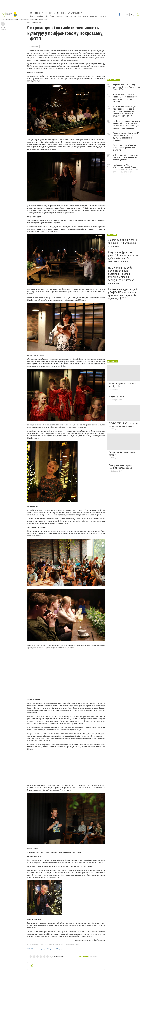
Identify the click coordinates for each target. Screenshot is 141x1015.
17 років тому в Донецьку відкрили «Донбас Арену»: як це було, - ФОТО (126, 86)
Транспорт (85, 16)
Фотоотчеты (102, 16)
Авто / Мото (77, 16)
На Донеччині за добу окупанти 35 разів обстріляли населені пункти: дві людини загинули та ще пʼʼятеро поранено (121, 275)
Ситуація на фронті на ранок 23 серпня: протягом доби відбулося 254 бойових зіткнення (123, 257)
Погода (52, 16)
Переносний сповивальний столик (122, 453)
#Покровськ (51, 949)
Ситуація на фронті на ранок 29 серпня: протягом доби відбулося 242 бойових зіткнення (126, 136)
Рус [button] (127, 14)
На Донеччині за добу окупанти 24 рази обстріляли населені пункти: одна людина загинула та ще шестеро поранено (126, 124)
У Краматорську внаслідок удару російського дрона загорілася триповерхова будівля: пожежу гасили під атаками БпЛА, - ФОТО (124, 111)
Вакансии (32, 16)
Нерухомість (59, 16)
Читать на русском (33, 46)
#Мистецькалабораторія (38, 949)
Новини (48, 13)
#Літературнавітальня (62, 949)
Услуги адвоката (117, 396)
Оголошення (76, 13)
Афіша (46, 16)
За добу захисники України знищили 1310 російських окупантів (123, 243)
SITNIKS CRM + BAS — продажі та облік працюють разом (123, 424)
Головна (36, 13)
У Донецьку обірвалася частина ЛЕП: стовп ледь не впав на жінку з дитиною (126, 157)
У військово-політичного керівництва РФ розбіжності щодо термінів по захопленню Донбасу (125, 97)
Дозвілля (40, 16)
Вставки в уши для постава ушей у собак (122, 385)
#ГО (28, 949)
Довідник (61, 13)
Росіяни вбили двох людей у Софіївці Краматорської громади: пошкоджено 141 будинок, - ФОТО (123, 294)
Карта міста (68, 16)
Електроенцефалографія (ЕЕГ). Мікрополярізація (121, 466)
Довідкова (93, 16)
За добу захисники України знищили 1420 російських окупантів (124, 147)
